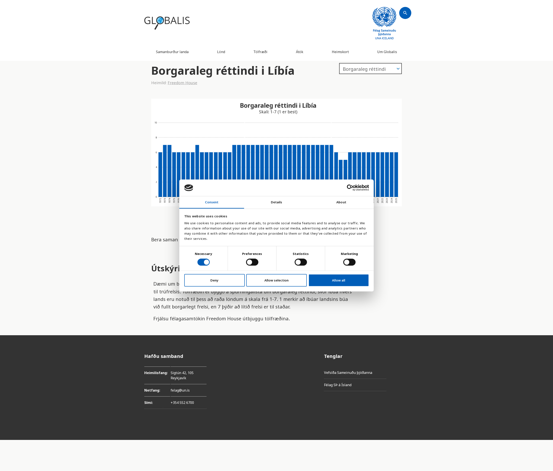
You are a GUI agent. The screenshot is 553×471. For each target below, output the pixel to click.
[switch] (252, 262)
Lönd (221, 52)
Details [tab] (276, 202)
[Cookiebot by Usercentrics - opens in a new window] (350, 188)
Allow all (338, 280)
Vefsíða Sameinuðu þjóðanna (348, 372)
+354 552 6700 (182, 402)
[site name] (167, 23)
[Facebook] (405, 355)
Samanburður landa (172, 52)
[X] (405, 380)
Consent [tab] (212, 202)
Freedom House (182, 82)
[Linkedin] (405, 392)
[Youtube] (405, 404)
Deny (214, 280)
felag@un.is (180, 390)
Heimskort (340, 52)
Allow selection (276, 280)
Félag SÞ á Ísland (337, 384)
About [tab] (341, 202)
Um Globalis (387, 52)
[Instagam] (405, 368)
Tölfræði (260, 52)
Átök (299, 52)
